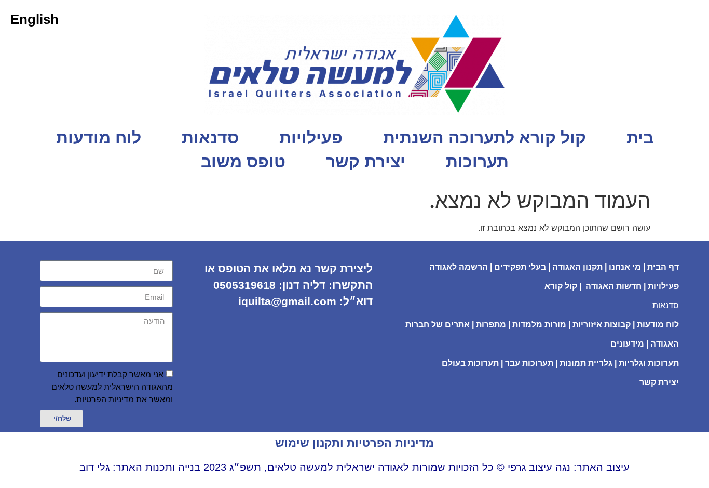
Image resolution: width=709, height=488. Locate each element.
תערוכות (477, 161)
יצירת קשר (365, 161)
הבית (658, 266)
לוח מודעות (98, 137)
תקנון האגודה (577, 266)
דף (674, 266)
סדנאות (210, 137)
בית (639, 137)
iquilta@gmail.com (287, 301)
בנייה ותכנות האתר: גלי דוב (139, 467)
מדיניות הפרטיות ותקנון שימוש (354, 443)
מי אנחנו (625, 266)
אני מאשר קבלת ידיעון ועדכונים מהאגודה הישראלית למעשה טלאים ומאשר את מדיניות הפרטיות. (112, 387)
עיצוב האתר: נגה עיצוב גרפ (570, 467)
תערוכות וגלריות (649, 363)
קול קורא (560, 286)
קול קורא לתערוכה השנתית (484, 137)
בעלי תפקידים (520, 266)
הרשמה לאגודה (458, 266)
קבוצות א (613, 324)
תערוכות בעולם (469, 363)
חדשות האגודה (613, 286)
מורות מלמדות (539, 324)
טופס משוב (243, 161)
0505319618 (244, 285)
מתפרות (491, 324)
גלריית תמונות (586, 363)
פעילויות (311, 137)
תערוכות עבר (529, 363)
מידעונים (627, 343)
